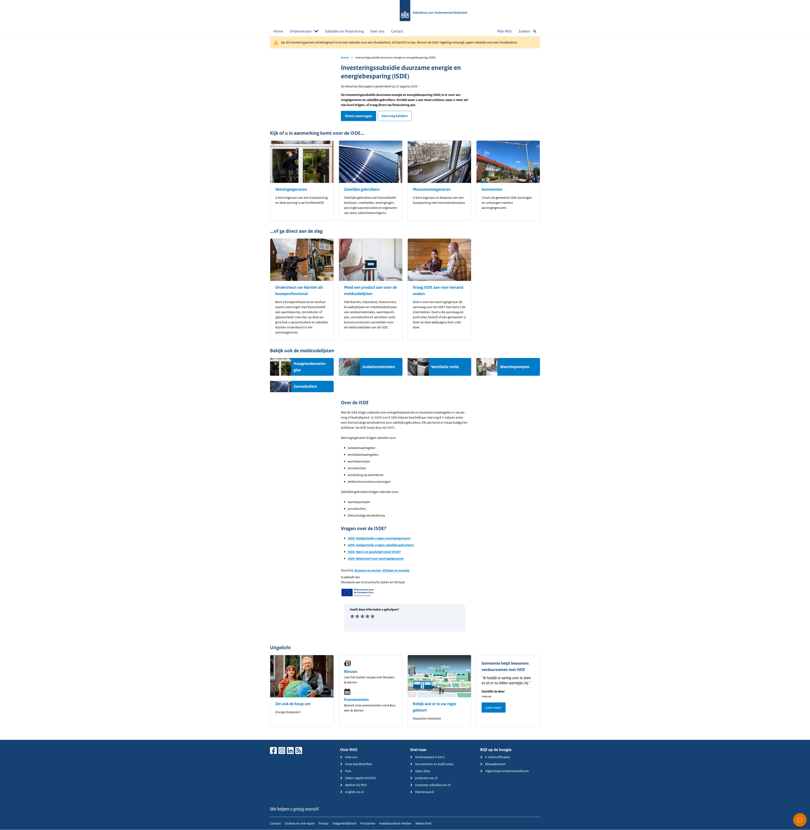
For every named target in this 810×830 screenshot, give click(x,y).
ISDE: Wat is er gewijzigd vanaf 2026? (374, 552)
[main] (405, 388)
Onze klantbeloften (358, 764)
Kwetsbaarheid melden (395, 823)
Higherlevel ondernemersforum (507, 771)
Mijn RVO (504, 31)
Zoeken (524, 31)
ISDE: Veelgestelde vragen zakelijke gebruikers (381, 545)
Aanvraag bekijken (394, 116)
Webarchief (423, 823)
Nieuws (350, 671)
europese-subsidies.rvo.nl (433, 785)
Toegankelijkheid (344, 823)
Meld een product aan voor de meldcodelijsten (370, 290)
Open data (422, 771)
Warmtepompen (514, 366)
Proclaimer (367, 823)
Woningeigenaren (291, 189)
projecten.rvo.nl (426, 778)
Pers (348, 771)
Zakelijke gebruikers (362, 189)
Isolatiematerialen (378, 366)
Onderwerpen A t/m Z (430, 757)
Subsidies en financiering (344, 31)
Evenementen (356, 699)
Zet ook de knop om (292, 703)
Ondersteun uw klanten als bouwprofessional (299, 290)
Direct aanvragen (358, 116)
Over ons (377, 31)
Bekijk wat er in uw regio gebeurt (434, 707)
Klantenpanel (424, 792)
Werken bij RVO (356, 785)
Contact (397, 31)
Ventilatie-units (445, 366)
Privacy (323, 823)
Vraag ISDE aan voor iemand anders (438, 290)
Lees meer (494, 707)
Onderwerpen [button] (301, 31)
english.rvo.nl (354, 792)
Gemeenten (492, 189)
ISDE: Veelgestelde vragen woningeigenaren (379, 538)
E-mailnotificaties (497, 757)
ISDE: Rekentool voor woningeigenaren (376, 559)
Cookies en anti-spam (300, 823)
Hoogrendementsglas (310, 367)
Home (278, 31)
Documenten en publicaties (434, 764)
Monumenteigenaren (432, 189)
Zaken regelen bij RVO (360, 778)
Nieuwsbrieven (495, 764)
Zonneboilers (305, 386)
